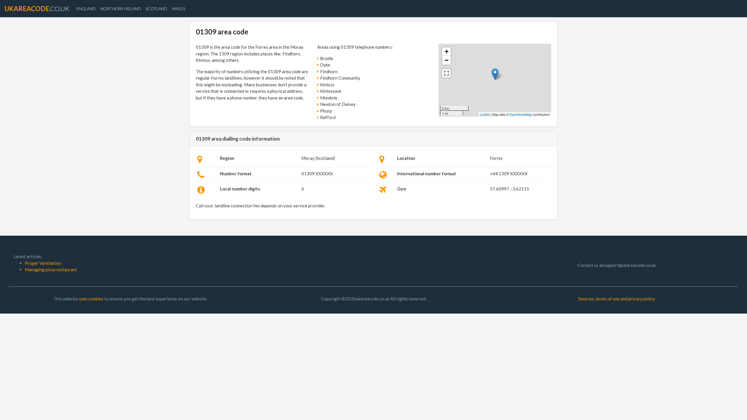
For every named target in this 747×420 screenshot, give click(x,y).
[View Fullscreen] (446, 73)
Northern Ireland (120, 8)
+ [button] (446, 51)
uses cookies (91, 298)
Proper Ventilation (43, 263)
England (86, 8)
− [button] (446, 60)
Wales (178, 8)
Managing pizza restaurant (51, 269)
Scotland (156, 8)
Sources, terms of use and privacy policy (616, 298)
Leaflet (485, 114)
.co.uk (37, 9)
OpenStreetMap (520, 114)
